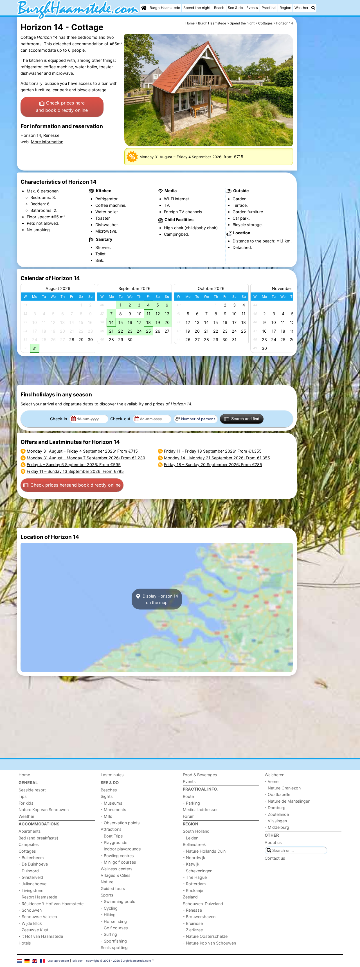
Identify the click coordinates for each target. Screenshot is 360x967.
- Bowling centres (117, 855)
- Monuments (113, 809)
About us (273, 842)
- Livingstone (31, 890)
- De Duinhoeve (33, 864)
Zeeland (190, 897)
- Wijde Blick (30, 923)
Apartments (30, 831)
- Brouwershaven (199, 916)
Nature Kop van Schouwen (44, 809)
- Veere (271, 781)
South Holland (196, 831)
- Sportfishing (114, 941)
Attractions (111, 829)
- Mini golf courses (118, 862)
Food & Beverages (200, 774)
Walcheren (274, 774)
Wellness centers (116, 868)
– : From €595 (74, 464)
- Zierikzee (193, 929)
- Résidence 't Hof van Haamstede (51, 903)
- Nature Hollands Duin (204, 851)
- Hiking (108, 914)
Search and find (245, 418)
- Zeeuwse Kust (33, 929)
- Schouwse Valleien (38, 916)
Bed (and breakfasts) (38, 838)
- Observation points (120, 822)
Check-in (59, 418)
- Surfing (109, 934)
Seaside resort (32, 789)
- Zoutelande (277, 814)
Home (24, 774)
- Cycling (109, 908)
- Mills (106, 816)
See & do (235, 8)
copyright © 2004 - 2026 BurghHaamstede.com (118, 960)
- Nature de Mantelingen (287, 801)
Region (285, 8)
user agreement (58, 960)
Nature (107, 881)
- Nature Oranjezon (283, 788)
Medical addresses (201, 809)
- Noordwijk (194, 857)
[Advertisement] (320, 146)
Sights (107, 796)
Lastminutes (112, 774)
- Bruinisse (193, 923)
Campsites (29, 844)
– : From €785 (75, 471)
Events (252, 8)
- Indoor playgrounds (121, 848)
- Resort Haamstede (38, 897)
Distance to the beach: (254, 241)
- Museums (111, 803)
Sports (107, 895)
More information (47, 141)
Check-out (120, 418)
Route (188, 796)
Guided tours (113, 888)
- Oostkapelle (277, 794)
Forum (189, 816)
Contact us (275, 858)
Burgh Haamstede (165, 8)
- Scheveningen (197, 870)
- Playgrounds (114, 842)
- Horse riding (114, 921)
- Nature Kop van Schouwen (209, 943)
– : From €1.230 (86, 457)
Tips (23, 796)
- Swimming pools (118, 901)
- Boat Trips (112, 836)
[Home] (144, 8)
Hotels (25, 943)
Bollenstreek (194, 844)
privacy (78, 960)
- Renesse (192, 910)
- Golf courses (114, 927)
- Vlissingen (276, 820)
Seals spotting (114, 947)
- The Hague (195, 877)
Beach (219, 8)
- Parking (191, 803)
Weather (301, 8)
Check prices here (62, 106)
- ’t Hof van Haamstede (41, 936)
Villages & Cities (115, 875)
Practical (269, 8)
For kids (26, 803)
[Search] (313, 8)
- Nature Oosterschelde (205, 936)
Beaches (109, 789)
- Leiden (190, 838)
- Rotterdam (194, 883)
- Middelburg (277, 827)
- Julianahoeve (32, 883)
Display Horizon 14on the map (159, 599)
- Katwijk (191, 864)
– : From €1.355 (213, 451)
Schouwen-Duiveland (203, 903)
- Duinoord (29, 870)
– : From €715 (82, 451)
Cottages (27, 851)
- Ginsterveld (31, 877)
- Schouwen (30, 910)
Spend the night (197, 8)
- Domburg (275, 807)
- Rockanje (193, 890)
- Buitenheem (31, 857)
